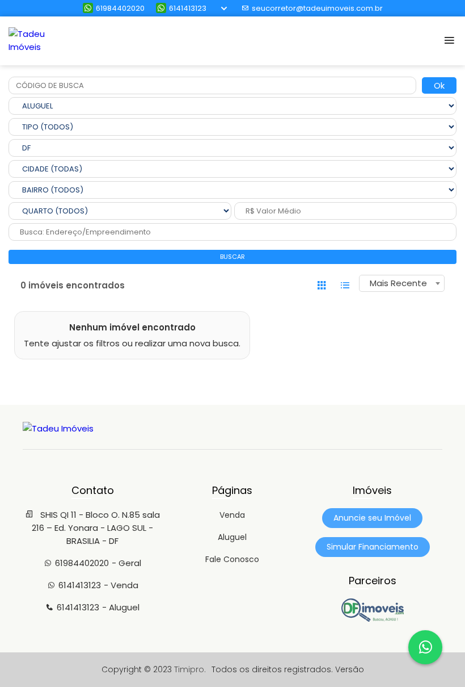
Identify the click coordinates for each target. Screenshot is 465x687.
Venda (232, 515)
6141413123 (187, 8)
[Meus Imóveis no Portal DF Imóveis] (372, 619)
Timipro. (190, 669)
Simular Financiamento (372, 546)
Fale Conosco (232, 559)
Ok (439, 85)
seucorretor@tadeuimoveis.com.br (317, 8)
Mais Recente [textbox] (398, 283)
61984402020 (120, 8)
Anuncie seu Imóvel (372, 517)
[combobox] (401, 283)
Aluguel (232, 537)
